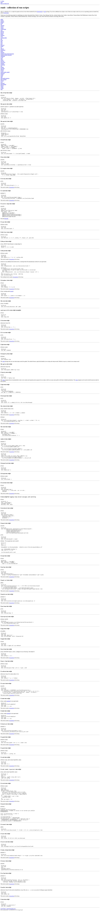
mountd (4, 79)
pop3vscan (3, 62)
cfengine (2, 25)
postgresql (3, 64)
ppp (1, 66)
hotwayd (2, 45)
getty (2, 42)
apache (2, 20)
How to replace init (5, 3)
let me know (6, 12)
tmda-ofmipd (3, 84)
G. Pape (2, 1)
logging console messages (6, 55)
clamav (2, 28)
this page (6, 218)
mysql (2, 57)
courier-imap (3, 29)
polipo (2, 59)
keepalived (3, 50)
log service (11, 187)
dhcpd (2, 34)
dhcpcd (2, 32)
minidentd (3, 56)
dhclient (2, 31)
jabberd (2, 48)
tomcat (2, 85)
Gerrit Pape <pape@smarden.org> (8, 908)
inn (1, 47)
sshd (1, 77)
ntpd (1, 58)
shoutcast (2, 73)
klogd (2, 51)
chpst (76, 380)
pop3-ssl (2, 61)
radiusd (2, 69)
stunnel (2, 80)
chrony (2, 26)
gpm (1, 44)
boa (1, 24)
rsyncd (2, 71)
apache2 (2, 21)
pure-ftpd (2, 68)
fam (1, 39)
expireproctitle (4, 37)
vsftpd (2, 86)
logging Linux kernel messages (7, 53)
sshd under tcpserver (5, 78)
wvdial (2, 88)
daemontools (39, 11)
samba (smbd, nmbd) (5, 72)
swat (2, 82)
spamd (2, 74)
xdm (1, 89)
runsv (4, 380)
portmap (2, 63)
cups (2, 30)
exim (2, 36)
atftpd (2, 19)
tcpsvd (11, 291)
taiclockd (2, 83)
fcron (2, 40)
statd (2, 79)
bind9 (2, 23)
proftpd (2, 67)
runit (2, 2)
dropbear (2, 35)
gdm (1, 41)
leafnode (2, 52)
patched (8, 701)
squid (2, 75)
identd (2, 46)
